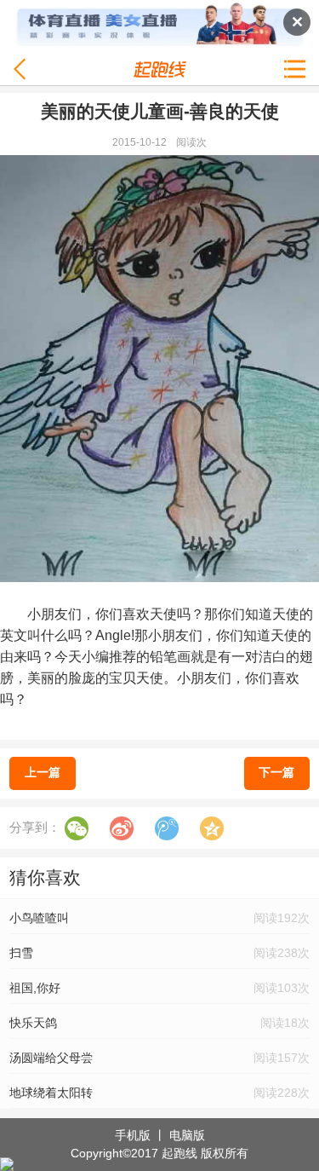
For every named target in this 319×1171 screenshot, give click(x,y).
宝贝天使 (136, 678)
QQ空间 (212, 828)
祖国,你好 (34, 988)
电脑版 (187, 1135)
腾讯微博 (167, 828)
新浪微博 (122, 828)
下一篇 (276, 772)
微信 (76, 828)
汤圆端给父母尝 (51, 1057)
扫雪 (21, 953)
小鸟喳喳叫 (39, 918)
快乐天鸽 (33, 1023)
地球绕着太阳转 (51, 1092)
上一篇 (42, 772)
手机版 (133, 1135)
